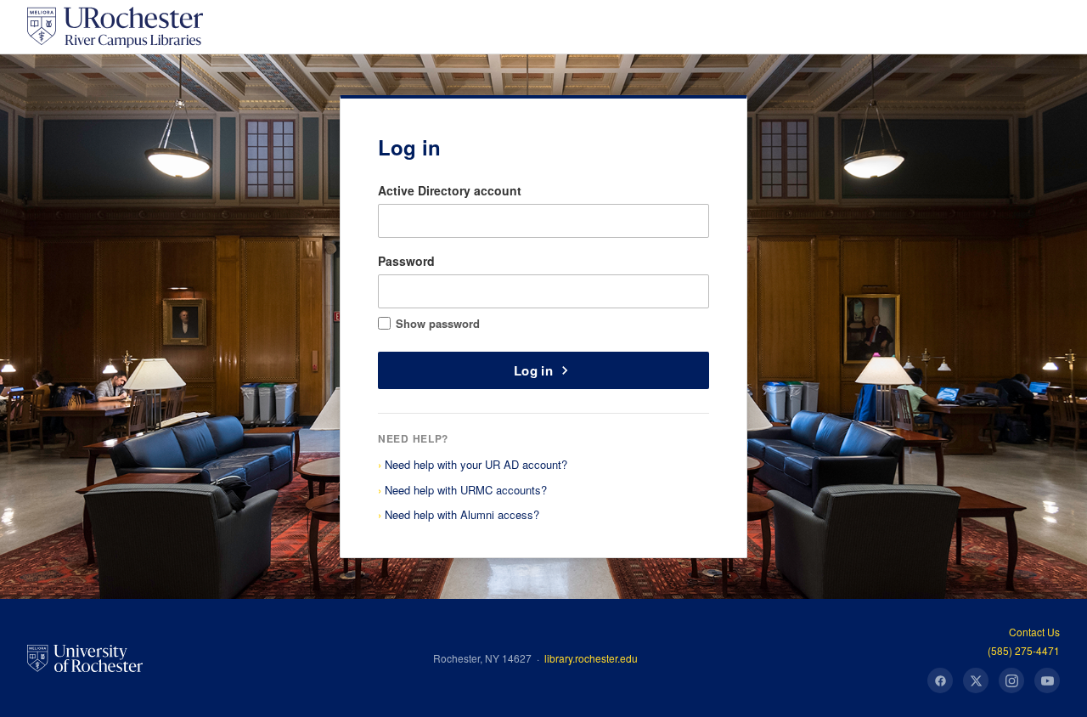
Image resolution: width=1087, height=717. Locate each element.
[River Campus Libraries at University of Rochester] (115, 27)
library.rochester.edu (591, 658)
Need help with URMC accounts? (466, 490)
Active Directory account (449, 190)
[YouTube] (1047, 680)
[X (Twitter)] (975, 680)
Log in (533, 370)
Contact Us (1034, 631)
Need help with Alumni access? (462, 514)
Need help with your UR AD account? (476, 464)
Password (406, 260)
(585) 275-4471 (1024, 650)
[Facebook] (940, 680)
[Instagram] (1011, 680)
